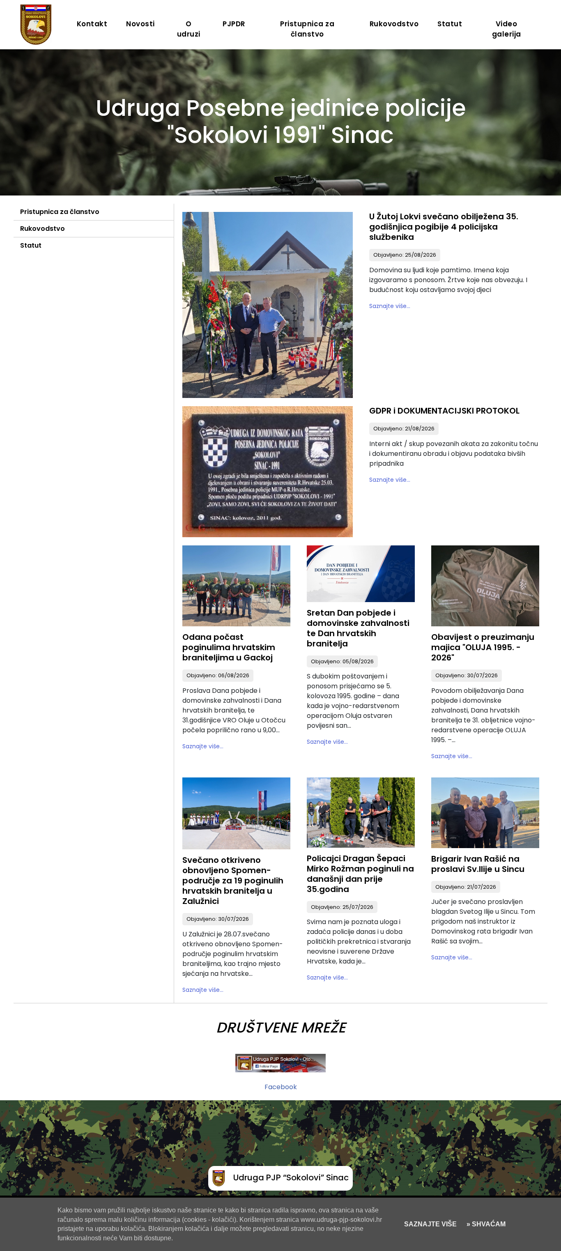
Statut (449, 24)
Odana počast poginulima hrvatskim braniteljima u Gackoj (228, 647)
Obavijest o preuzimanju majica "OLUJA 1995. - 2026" (482, 647)
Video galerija (506, 29)
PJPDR (234, 24)
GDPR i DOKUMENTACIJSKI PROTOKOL (444, 410)
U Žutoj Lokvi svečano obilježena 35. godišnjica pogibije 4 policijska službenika (443, 227)
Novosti (140, 24)
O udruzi (188, 29)
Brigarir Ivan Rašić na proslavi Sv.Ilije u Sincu (477, 864)
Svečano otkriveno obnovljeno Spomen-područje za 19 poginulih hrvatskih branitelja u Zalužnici (232, 880)
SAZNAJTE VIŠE (430, 1224)
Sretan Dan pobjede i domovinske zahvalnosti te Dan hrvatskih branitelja (358, 628)
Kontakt (92, 24)
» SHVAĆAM (485, 1224)
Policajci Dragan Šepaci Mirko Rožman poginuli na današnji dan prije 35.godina (360, 874)
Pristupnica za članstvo (307, 29)
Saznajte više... (389, 306)
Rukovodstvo (394, 24)
